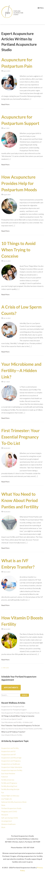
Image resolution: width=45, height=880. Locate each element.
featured (4, 777)
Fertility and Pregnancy (9, 783)
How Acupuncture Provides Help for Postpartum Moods (19, 183)
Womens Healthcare (8, 824)
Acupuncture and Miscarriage (11, 758)
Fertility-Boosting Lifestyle (10, 789)
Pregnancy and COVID (9, 811)
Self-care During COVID (9, 818)
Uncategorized (6, 821)
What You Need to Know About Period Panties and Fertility (19, 500)
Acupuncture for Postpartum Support (14, 710)
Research (4, 815)
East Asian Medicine (8, 773)
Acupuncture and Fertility (10, 748)
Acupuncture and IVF (8, 754)
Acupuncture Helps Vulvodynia (11, 767)
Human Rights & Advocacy (10, 796)
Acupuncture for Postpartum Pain (12, 706)
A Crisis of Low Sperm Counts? (11, 719)
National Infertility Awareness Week (13, 802)
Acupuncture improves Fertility (11, 770)
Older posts (5, 667)
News (3, 805)
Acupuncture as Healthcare (10, 764)
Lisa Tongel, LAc (6, 799)
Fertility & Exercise (7, 780)
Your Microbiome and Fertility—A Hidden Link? (21, 370)
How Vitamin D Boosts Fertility (11, 735)
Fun (2, 792)
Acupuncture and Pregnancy (11, 761)
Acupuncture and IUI (8, 751)
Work (3, 827)
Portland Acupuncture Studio (11, 808)
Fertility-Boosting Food (9, 786)
